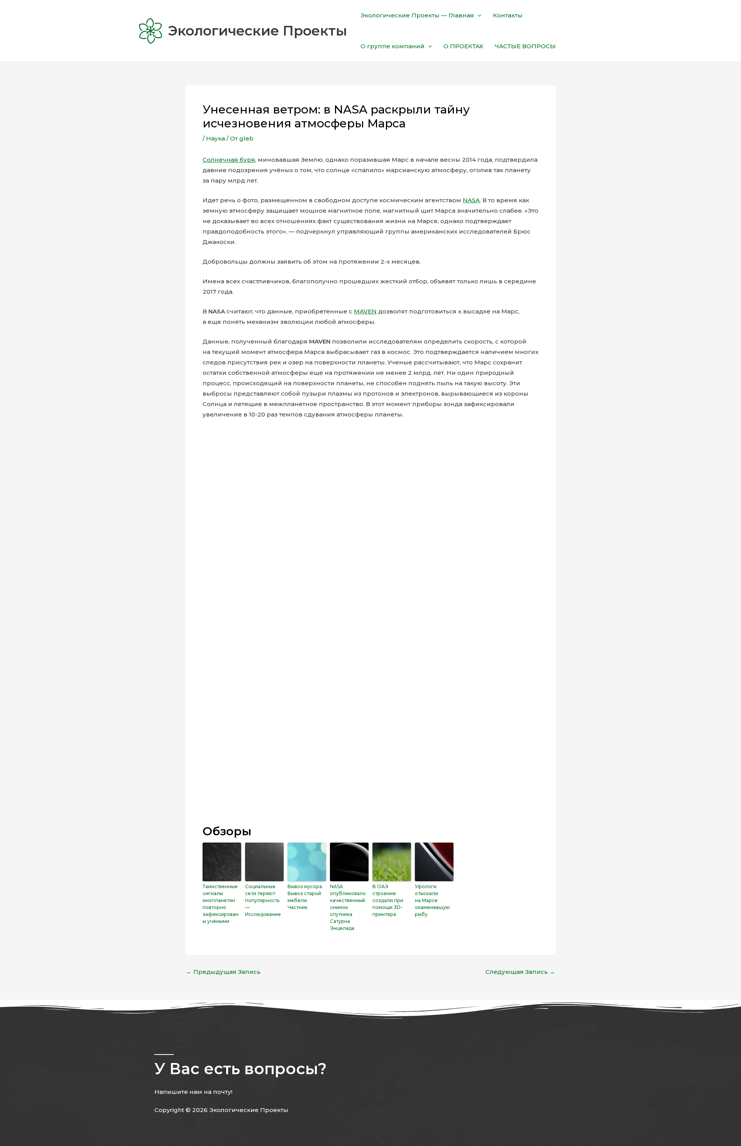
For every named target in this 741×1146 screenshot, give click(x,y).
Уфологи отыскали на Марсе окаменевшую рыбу (432, 900)
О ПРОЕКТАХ (463, 46)
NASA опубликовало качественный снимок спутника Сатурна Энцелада (348, 907)
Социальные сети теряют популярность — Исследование (263, 900)
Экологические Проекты (257, 30)
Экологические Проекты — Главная (417, 15)
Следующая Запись (520, 972)
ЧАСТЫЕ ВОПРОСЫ (525, 46)
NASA (471, 200)
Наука (215, 138)
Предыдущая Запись (223, 972)
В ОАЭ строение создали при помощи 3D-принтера (387, 900)
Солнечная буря (229, 159)
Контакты (508, 15)
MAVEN (365, 311)
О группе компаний (392, 46)
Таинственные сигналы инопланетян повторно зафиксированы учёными (221, 904)
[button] (477, 15)
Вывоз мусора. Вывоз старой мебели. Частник (305, 897)
